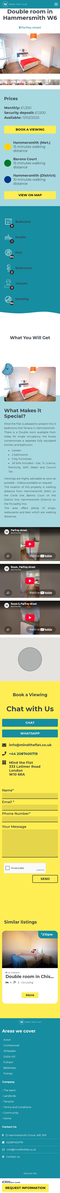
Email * (8, 802)
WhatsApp (30, 733)
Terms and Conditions (17, 1107)
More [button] (30, 995)
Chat (30, 723)
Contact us (13, 1156)
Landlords (9, 1096)
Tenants (8, 1101)
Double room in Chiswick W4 (30, 976)
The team (9, 1090)
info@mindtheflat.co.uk (21, 1149)
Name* (8, 790)
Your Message (14, 827)
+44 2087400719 (23, 754)
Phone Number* (16, 814)
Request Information (25, 1188)
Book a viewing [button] (30, 129)
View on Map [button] (30, 195)
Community (10, 1112)
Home (7, 1118)
